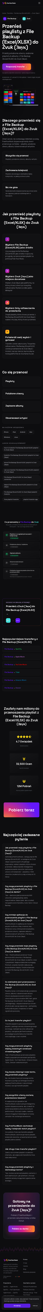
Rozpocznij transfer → (16, 66)
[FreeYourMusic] (9, 3)
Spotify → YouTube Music (11, 1290)
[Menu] (39, 3)
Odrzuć (35, 1306)
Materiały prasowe (29, 1272)
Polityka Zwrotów (28, 1290)
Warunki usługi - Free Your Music (30, 1294)
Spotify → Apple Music (10, 1287)
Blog (24, 1269)
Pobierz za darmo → (21, 1228)
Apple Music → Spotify (10, 1293)
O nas (25, 1263)
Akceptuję (17, 1306)
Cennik (25, 1266)
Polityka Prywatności (30, 1287)
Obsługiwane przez (7, 1276)
